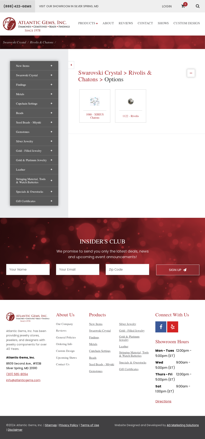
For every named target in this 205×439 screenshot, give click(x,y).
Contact (145, 23)
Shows (163, 23)
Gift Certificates (25, 201)
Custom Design (187, 23)
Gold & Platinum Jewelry (31, 160)
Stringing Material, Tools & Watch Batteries (31, 180)
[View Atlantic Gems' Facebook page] (160, 326)
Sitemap (51, 425)
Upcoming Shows (66, 357)
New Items (22, 66)
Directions (163, 401)
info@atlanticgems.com (23, 380)
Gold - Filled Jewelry (28, 151)
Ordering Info (64, 344)
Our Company (64, 324)
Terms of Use (89, 425)
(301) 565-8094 (17, 374)
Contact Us (62, 364)
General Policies (66, 337)
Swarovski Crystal (27, 75)
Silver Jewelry (24, 141)
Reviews (126, 23)
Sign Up (175, 270)
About (108, 23)
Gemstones (22, 132)
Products (87, 23)
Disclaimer (15, 430)
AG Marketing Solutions (183, 425)
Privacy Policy (68, 425)
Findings (21, 85)
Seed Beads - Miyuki (28, 122)
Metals (20, 94)
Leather (20, 169)
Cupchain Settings (26, 103)
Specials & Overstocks (29, 191)
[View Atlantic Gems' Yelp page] (172, 326)
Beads (19, 113)
